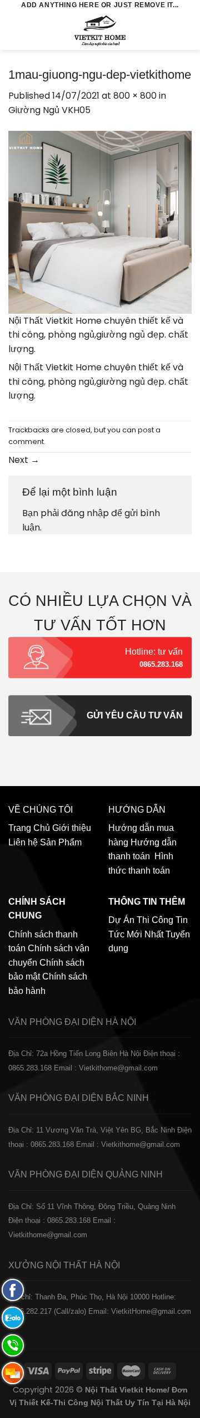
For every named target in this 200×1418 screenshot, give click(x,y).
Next (23, 459)
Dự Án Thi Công (140, 920)
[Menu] (15, 30)
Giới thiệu (71, 828)
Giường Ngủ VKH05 (49, 110)
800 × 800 (135, 95)
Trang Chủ (29, 828)
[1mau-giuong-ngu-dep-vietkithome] (100, 221)
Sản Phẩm (61, 842)
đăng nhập (85, 513)
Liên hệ (23, 842)
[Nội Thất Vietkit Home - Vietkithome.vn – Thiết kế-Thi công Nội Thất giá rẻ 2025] (100, 30)
